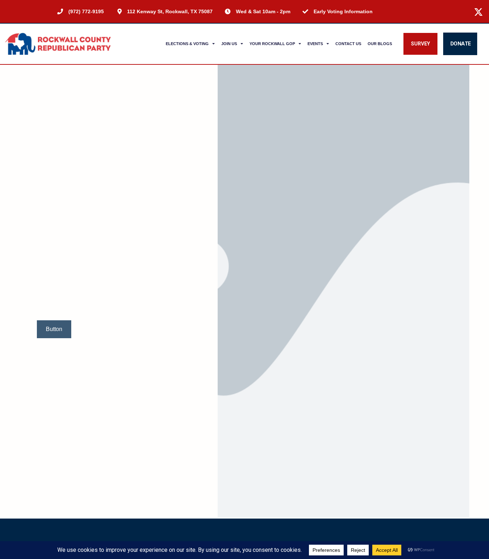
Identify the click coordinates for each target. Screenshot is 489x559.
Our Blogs (380, 44)
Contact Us (348, 44)
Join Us (229, 44)
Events (315, 44)
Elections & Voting (187, 44)
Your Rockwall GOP (272, 44)
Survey (420, 44)
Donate (460, 43)
